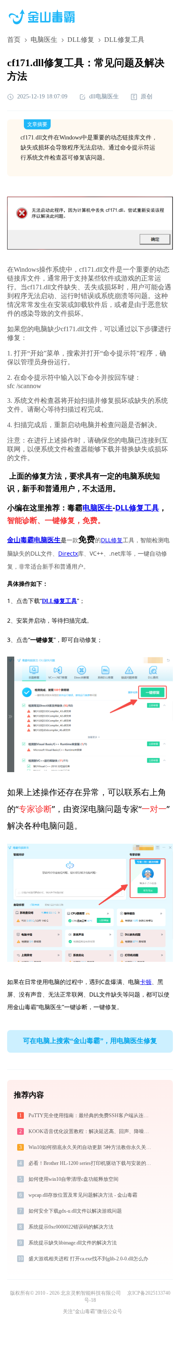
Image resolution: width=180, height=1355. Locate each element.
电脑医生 (44, 39)
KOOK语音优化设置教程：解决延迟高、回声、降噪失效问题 (91, 1131)
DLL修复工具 (137, 507)
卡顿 (146, 982)
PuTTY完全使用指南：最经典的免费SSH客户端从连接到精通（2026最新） (91, 1115)
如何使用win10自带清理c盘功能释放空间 (73, 1179)
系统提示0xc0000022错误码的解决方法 (70, 1227)
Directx (68, 553)
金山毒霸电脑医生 (34, 540)
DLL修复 (80, 39)
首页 (14, 39)
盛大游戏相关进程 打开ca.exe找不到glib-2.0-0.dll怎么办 (88, 1259)
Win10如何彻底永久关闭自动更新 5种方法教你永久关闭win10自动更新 (91, 1147)
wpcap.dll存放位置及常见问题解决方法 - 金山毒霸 (82, 1195)
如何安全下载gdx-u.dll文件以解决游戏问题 (75, 1211)
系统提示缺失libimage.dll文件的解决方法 (72, 1243)
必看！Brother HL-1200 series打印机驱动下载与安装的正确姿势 (91, 1163)
